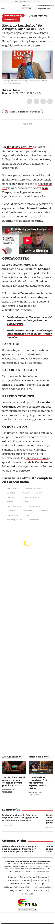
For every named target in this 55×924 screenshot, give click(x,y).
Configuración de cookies (19, 890)
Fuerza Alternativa (14, 506)
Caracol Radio (14, 7)
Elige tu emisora (44, 8)
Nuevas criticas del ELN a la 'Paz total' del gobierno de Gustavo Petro (29, 320)
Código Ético (27, 894)
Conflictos (24, 502)
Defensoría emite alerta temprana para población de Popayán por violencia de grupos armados (20, 849)
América (25, 493)
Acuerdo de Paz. (40, 285)
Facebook (29, 101)
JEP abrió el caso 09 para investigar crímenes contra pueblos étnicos (13, 781)
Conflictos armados (31, 497)
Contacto (12, 877)
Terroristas (27, 511)
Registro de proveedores (21, 884)
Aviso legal (39, 884)
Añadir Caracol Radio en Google (24, 111)
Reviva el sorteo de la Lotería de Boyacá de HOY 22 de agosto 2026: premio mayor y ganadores (20, 817)
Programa (26, 8)
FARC (28, 515)
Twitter (36, 101)
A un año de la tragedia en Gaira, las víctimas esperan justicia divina (39, 783)
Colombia (43, 511)
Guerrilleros (11, 511)
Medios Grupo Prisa (27, 909)
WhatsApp (50, 101)
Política (10, 502)
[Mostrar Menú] (3, 7)
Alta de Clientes (40, 880)
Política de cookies (43, 887)
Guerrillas (11, 493)
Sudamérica (33, 520)
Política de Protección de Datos (17, 887)
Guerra (39, 493)
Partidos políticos (14, 520)
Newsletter (42, 877)
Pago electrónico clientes (19, 880)
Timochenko (34, 506)
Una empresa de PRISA (27, 903)
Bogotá (6, 93)
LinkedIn (43, 101)
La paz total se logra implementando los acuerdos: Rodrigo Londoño (30, 334)
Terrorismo (11, 497)
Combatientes (13, 515)
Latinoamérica (13, 488)
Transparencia (40, 890)
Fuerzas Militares (37, 458)
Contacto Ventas (27, 877)
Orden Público (37, 15)
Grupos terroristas (34, 488)
